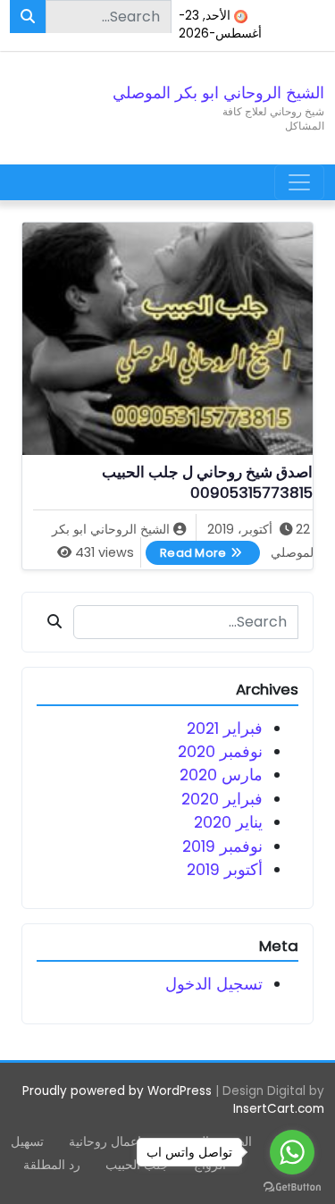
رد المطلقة (51, 1165)
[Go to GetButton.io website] (292, 1186)
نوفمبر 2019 (222, 846)
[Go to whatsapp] (292, 1152)
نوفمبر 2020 (220, 751)
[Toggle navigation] (299, 182)
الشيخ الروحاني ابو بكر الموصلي (218, 93)
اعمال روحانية (105, 1141)
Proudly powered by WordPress (117, 1090)
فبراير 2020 (222, 799)
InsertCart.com (278, 1108)
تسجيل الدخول (214, 984)
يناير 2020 (228, 822)
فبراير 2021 (225, 728)
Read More (186, 550)
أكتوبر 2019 (225, 869)
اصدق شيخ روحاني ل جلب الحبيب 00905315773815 (207, 483)
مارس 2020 (221, 775)
